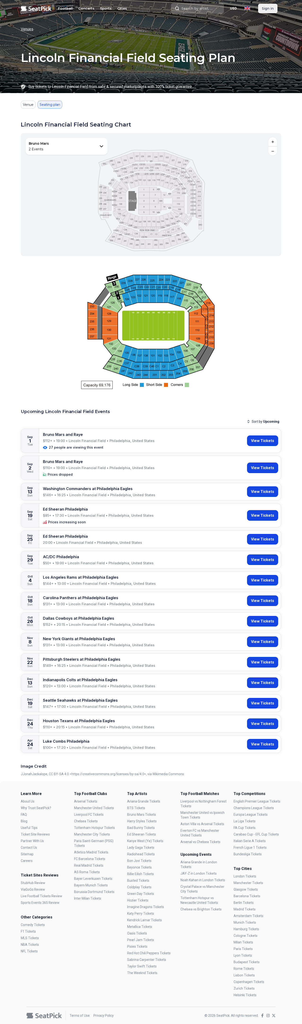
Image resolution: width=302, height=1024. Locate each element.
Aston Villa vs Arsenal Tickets (202, 824)
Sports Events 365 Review (40, 903)
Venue (28, 104)
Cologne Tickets (245, 936)
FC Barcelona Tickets (89, 859)
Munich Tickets (245, 922)
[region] (151, 194)
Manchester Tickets (248, 883)
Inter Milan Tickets (87, 898)
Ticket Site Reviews (35, 834)
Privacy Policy (103, 1015)
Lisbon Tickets (244, 975)
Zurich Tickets (244, 988)
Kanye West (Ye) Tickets (145, 841)
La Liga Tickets (245, 821)
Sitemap (27, 854)
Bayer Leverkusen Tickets (93, 879)
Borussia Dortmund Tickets (94, 892)
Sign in (268, 8)
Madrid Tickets (245, 909)
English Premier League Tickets (257, 801)
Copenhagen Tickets (249, 982)
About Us (27, 801)
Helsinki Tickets (245, 995)
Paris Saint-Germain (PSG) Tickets (93, 843)
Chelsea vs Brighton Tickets (201, 909)
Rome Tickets (244, 969)
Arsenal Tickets (85, 801)
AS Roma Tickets (87, 872)
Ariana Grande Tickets (143, 801)
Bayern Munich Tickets (91, 885)
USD (233, 8)
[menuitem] (65, 8)
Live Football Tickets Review (41, 896)
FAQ (24, 814)
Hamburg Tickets (246, 929)
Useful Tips (29, 828)
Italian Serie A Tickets (250, 841)
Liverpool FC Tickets (89, 814)
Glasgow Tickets (246, 889)
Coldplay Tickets (139, 887)
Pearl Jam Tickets (140, 940)
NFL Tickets (29, 951)
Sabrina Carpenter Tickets (146, 960)
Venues (27, 29)
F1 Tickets (28, 931)
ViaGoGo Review (33, 889)
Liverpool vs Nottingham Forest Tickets (203, 803)
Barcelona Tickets (247, 896)
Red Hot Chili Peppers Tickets (149, 953)
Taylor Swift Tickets (142, 966)
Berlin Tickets (244, 903)
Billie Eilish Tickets (140, 874)
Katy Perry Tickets (140, 913)
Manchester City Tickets (92, 834)
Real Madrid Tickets (88, 865)
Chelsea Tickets (86, 821)
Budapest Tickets (247, 962)
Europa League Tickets (251, 814)
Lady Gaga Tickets (140, 847)
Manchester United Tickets (94, 808)
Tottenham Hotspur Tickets (94, 828)
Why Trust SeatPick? (36, 808)
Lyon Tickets (243, 955)
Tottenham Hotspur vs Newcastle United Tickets (199, 900)
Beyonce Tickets (139, 867)
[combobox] (197, 8)
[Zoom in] (272, 141)
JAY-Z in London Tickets (198, 873)
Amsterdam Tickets (248, 916)
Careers (27, 861)
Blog (24, 821)
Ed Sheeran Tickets (141, 834)
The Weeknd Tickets (142, 973)
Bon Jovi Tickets (139, 861)
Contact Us (29, 847)
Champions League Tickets (254, 808)
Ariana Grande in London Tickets (198, 864)
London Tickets (245, 876)
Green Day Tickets (140, 894)
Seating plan (50, 104)
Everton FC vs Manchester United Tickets (199, 833)
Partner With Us (32, 841)
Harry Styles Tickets (142, 821)
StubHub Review (33, 883)
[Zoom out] (272, 151)
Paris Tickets (243, 949)
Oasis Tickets (137, 933)
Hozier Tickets (137, 900)
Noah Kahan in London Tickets (202, 880)
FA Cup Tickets (245, 828)
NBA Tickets (30, 944)
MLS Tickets (30, 938)
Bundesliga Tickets (248, 854)
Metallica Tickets (139, 927)
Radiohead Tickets (141, 854)
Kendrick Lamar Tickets (144, 920)
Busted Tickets (138, 880)
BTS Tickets (136, 808)
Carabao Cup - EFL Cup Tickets (256, 834)
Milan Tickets (243, 942)
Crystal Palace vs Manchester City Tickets (202, 889)
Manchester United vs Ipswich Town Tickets (202, 815)
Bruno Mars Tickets (141, 814)
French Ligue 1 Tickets (250, 847)
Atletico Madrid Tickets (91, 852)
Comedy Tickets (33, 925)
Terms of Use (80, 1015)
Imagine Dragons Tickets (145, 907)
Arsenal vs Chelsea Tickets (200, 842)
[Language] (247, 8)
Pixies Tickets (137, 946)
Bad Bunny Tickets (141, 828)
